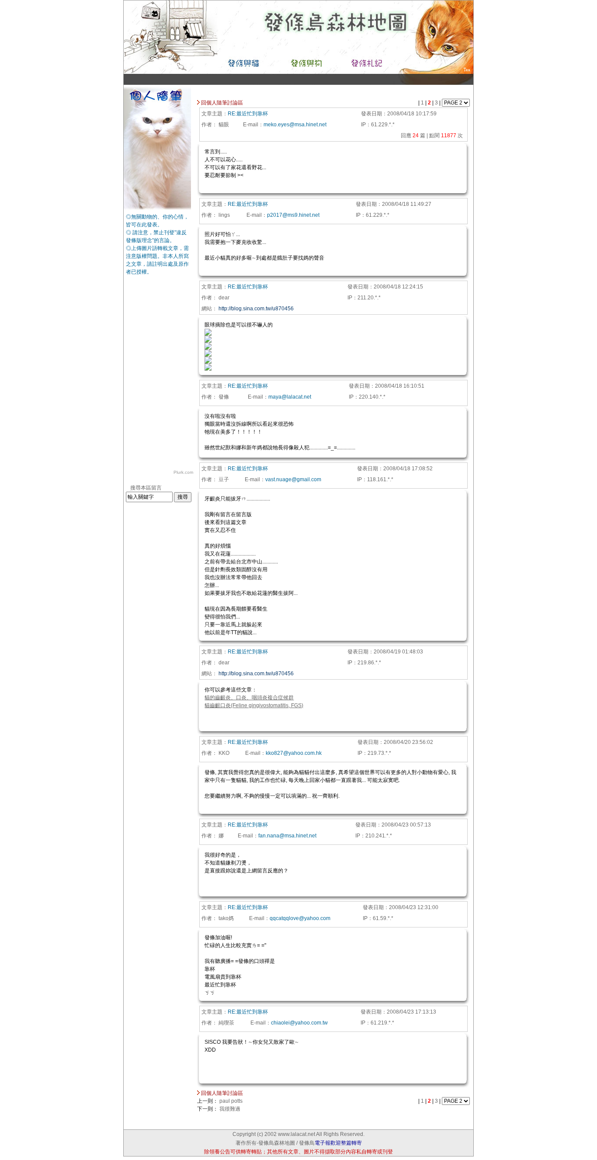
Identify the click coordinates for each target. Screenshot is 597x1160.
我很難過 (229, 1109)
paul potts (231, 1101)
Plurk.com (183, 472)
